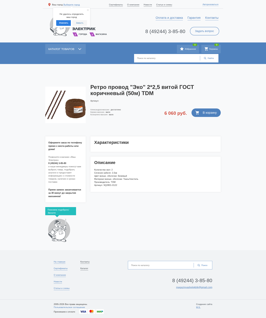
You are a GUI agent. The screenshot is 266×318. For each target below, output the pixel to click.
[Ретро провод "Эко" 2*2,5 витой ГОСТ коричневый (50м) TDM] (65, 105)
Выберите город (71, 4)
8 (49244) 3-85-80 (165, 31)
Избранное (190, 47)
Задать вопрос (204, 31)
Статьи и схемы (62, 288)
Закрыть (79, 23)
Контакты (85, 261)
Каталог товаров (61, 49)
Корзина (213, 47)
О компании (60, 275)
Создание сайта (204, 305)
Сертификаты (61, 268)
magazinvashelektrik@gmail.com (194, 287)
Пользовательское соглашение (69, 307)
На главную (59, 261)
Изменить (63, 23)
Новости (58, 281)
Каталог (84, 268)
